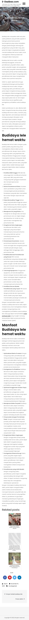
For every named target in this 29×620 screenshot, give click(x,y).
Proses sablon (19, 599)
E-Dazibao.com (10, 1)
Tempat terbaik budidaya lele (14, 594)
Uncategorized (13, 586)
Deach (5, 584)
